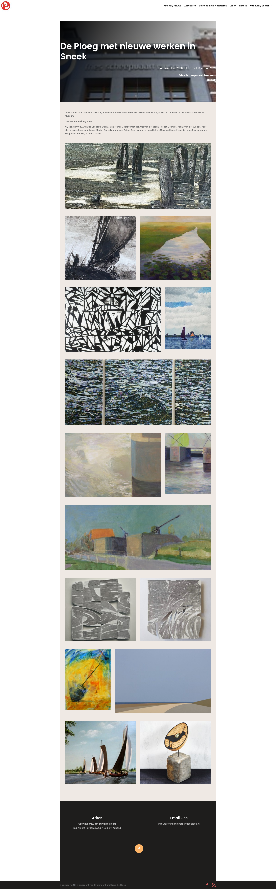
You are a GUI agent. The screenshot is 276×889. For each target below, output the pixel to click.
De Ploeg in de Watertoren (213, 5)
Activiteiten (190, 5)
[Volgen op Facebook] (139, 848)
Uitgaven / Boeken (260, 5)
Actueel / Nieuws (172, 5)
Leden (233, 5)
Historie (243, 5)
